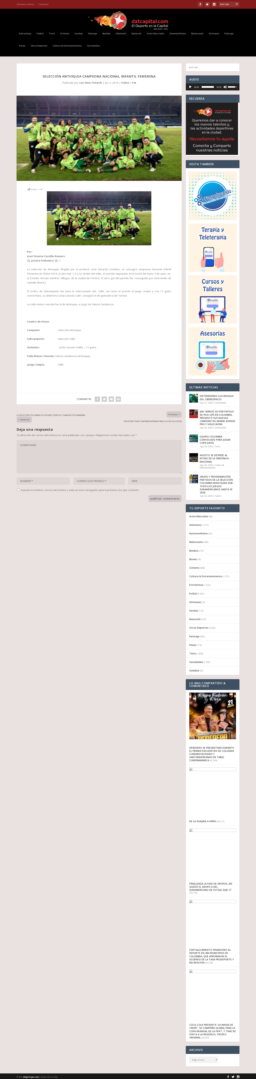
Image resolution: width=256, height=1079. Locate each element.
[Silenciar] (225, 87)
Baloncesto (197, 33)
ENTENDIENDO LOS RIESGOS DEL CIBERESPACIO (217, 397)
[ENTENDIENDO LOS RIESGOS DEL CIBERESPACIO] (193, 398)
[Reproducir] (190, 87)
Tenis (52, 33)
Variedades (93, 45)
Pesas (22, 45)
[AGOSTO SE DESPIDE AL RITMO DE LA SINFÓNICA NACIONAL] (193, 457)
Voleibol (194, 670)
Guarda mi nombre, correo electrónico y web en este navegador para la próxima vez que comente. (80, 490)
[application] (212, 86)
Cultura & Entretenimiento (67, 45)
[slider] (208, 87)
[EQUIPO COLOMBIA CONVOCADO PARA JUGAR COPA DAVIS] (193, 439)
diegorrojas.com (31, 1077)
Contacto (43, 4)
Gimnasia (214, 33)
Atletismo (121, 33)
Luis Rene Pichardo (90, 82)
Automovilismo (177, 33)
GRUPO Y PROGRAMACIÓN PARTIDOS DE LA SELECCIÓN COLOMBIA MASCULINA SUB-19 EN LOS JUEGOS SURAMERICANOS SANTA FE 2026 (217, 484)
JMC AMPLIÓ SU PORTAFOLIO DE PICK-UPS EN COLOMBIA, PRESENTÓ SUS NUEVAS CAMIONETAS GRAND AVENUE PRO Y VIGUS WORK (217, 418)
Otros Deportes (39, 45)
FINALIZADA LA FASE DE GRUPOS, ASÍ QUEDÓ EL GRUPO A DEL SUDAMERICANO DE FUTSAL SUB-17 (210, 887)
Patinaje (92, 33)
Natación (136, 33)
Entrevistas (25, 33)
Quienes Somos (25, 4)
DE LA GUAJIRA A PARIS (202, 821)
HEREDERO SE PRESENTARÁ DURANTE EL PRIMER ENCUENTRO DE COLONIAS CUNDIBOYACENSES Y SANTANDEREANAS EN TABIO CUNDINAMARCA (211, 754)
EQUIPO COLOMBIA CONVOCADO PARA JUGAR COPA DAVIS (215, 439)
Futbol (40, 33)
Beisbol (106, 33)
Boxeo (193, 559)
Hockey (79, 33)
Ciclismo (64, 33)
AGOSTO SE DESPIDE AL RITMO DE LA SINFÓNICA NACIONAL (214, 458)
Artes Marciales (155, 33)
